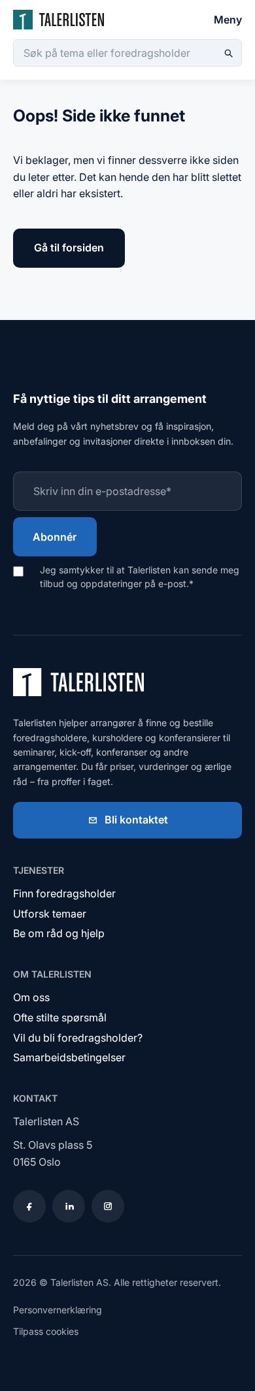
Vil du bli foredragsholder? (78, 1037)
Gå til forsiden (69, 247)
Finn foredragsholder (64, 893)
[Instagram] (108, 1206)
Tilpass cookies (45, 1331)
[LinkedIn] (68, 1206)
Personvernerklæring (57, 1309)
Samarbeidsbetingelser (69, 1057)
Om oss (31, 997)
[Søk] (228, 53)
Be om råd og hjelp (59, 933)
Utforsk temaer (49, 913)
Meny (228, 19)
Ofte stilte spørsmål (60, 1017)
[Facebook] (29, 1206)
